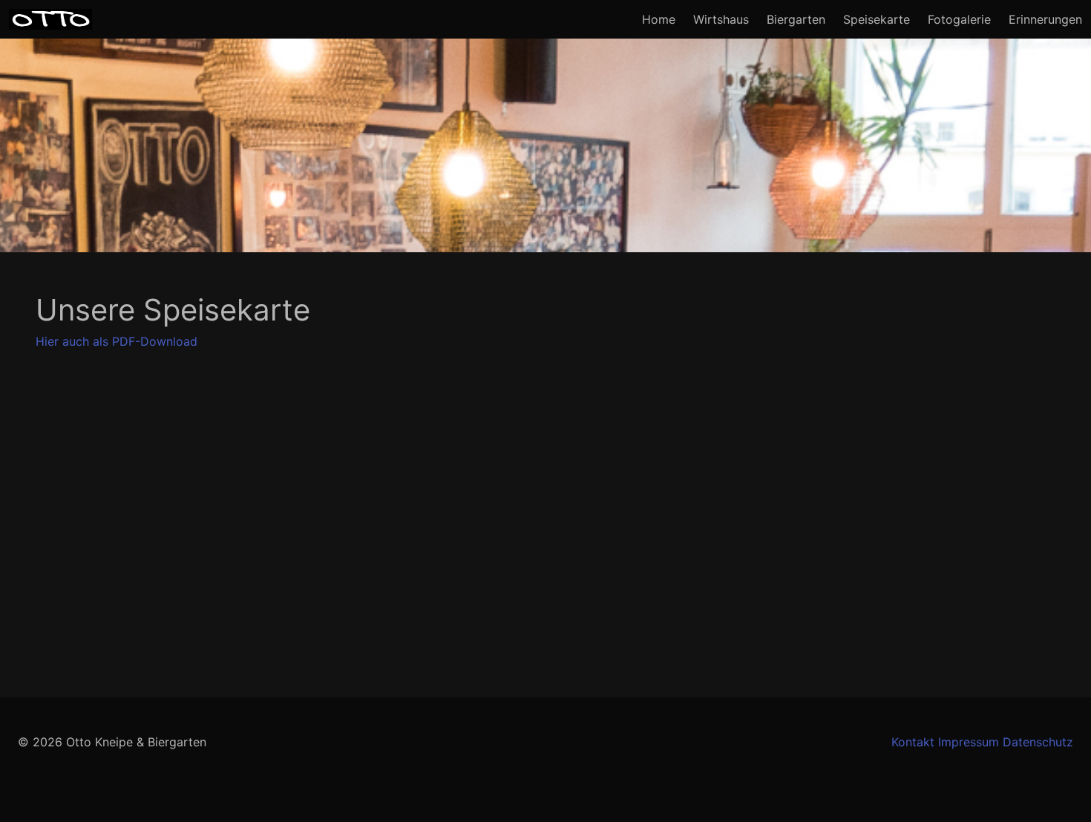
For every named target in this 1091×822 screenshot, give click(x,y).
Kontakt (912, 741)
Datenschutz (1038, 741)
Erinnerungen (1045, 19)
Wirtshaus (721, 19)
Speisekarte (876, 19)
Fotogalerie (959, 19)
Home (658, 19)
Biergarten (796, 19)
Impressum (968, 741)
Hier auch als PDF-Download (116, 341)
